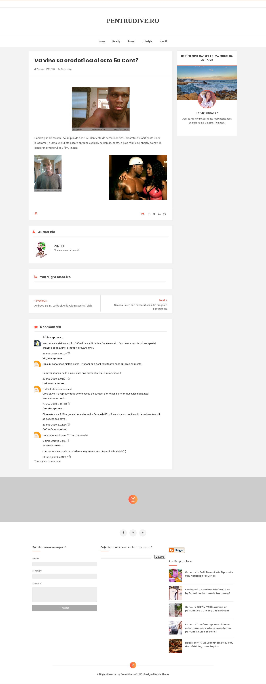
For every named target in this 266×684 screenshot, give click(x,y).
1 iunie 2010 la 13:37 (55, 440)
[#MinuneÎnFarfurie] (201, 128)
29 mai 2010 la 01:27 (55, 378)
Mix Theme (163, 674)
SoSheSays (50, 429)
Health (164, 41)
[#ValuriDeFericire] (207, 128)
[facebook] (123, 533)
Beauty (116, 41)
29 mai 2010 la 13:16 (55, 424)
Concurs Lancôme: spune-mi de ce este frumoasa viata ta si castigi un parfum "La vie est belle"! (208, 628)
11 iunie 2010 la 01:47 (56, 456)
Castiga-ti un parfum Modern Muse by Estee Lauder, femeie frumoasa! (207, 591)
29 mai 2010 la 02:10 (55, 403)
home (102, 41)
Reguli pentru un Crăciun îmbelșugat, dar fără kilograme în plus (209, 644)
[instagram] (133, 533)
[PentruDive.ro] (212, 128)
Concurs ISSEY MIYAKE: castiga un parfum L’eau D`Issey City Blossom (207, 608)
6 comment (66, 69)
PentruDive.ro (133, 20)
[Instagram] (196, 128)
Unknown (49, 383)
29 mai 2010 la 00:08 (55, 353)
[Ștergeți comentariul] (68, 353)
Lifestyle (147, 41)
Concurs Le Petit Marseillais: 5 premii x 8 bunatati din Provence (209, 574)
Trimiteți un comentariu (47, 461)
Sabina (47, 337)
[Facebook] (217, 128)
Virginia (48, 358)
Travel (131, 41)
